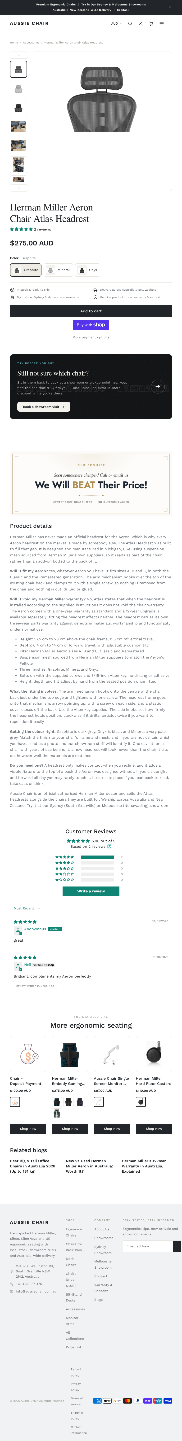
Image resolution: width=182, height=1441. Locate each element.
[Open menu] (161, 23)
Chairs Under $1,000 (71, 1280)
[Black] (68, 1102)
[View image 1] (18, 69)
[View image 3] (18, 107)
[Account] (141, 23)
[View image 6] (18, 164)
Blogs (98, 1299)
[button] (22, 229)
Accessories (31, 42)
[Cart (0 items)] (151, 23)
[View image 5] (18, 145)
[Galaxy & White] (57, 1113)
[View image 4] (18, 126)
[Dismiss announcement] (169, 7)
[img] (25, 922)
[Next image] (19, 188)
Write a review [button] (91, 891)
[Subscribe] (177, 1246)
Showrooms (103, 1238)
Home (14, 42)
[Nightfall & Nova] (80, 1102)
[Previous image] (19, 55)
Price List (73, 1347)
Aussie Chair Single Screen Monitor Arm (111, 1083)
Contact (100, 1276)
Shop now (28, 1129)
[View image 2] (18, 88)
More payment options (91, 337)
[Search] (130, 23)
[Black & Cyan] (57, 1102)
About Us (101, 1229)
